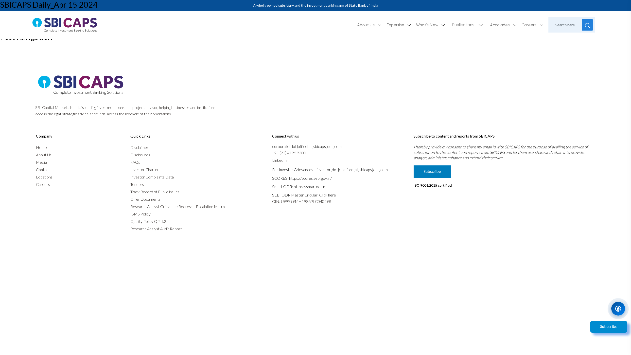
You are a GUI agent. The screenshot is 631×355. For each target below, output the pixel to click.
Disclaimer (139, 147)
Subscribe (608, 326)
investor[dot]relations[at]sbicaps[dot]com (352, 169)
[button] (480, 25)
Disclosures (140, 154)
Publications (463, 24)
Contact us (45, 169)
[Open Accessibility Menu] (618, 309)
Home (41, 147)
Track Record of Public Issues (154, 191)
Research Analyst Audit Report (156, 228)
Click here (327, 195)
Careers (43, 184)
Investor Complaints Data (152, 177)
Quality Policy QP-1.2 (148, 221)
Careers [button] (530, 25)
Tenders (137, 184)
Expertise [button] (395, 25)
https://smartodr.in (309, 186)
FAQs (135, 162)
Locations (44, 177)
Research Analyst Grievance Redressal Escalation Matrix (177, 206)
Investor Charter (144, 169)
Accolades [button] (500, 25)
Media (41, 162)
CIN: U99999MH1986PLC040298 (301, 201)
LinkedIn (279, 160)
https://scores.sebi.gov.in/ (310, 178)
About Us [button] (366, 25)
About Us (44, 154)
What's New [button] (427, 25)
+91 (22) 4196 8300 (289, 152)
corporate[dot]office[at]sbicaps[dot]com (307, 146)
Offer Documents (145, 199)
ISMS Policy (140, 214)
